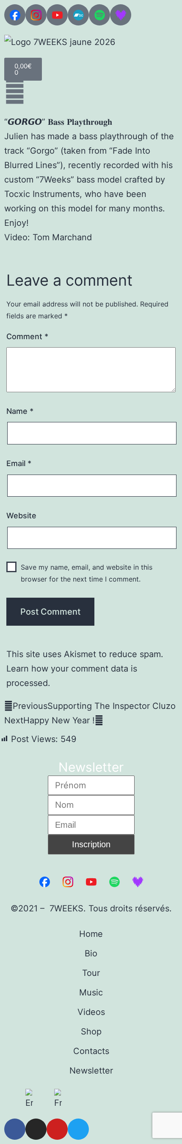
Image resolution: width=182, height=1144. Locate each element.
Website (21, 515)
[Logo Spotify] (99, 14)
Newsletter (91, 1070)
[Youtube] (57, 1129)
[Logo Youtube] (57, 14)
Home (91, 934)
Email (18, 463)
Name (19, 411)
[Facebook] (14, 1129)
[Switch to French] (58, 1099)
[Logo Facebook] (14, 14)
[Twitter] (78, 1129)
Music (91, 992)
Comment (27, 336)
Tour (91, 973)
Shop (91, 1031)
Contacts (91, 1051)
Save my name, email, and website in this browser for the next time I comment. (86, 573)
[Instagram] (36, 1129)
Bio (91, 953)
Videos (91, 1012)
